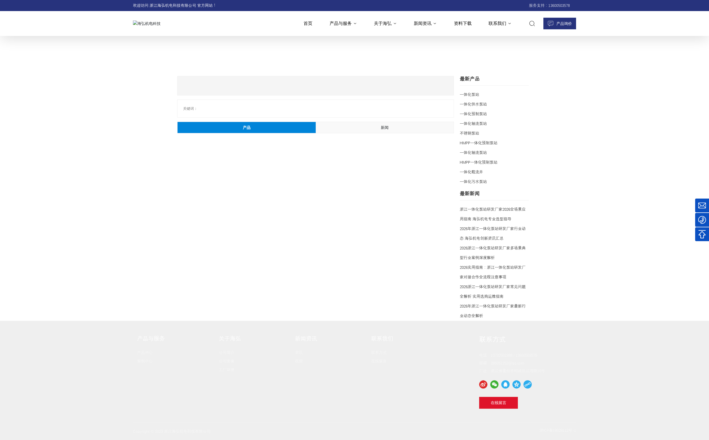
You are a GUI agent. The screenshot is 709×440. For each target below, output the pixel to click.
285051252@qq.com (507, 363)
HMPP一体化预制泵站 (478, 143)
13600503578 (559, 5)
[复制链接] (527, 384)
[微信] (494, 384)
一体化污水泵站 (473, 182)
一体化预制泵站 (473, 114)
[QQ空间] (516, 384)
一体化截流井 (471, 172)
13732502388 (501, 355)
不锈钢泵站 (469, 133)
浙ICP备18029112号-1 (558, 430)
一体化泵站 (469, 95)
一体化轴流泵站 (473, 124)
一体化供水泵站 (473, 104)
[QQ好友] (505, 384)
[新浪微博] (483, 384)
